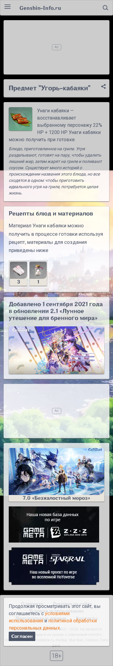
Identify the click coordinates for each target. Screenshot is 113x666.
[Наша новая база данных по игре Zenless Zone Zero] (56, 524)
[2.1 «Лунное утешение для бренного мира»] (56, 350)
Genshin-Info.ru (40, 8)
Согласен (22, 636)
